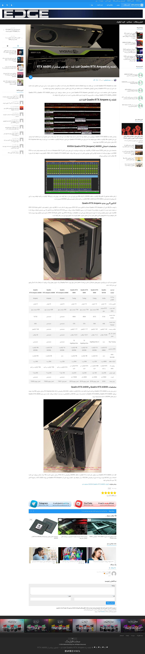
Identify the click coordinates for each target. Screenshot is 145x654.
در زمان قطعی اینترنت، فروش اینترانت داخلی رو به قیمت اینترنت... (11, 97)
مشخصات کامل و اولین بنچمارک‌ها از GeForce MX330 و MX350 (45, 537)
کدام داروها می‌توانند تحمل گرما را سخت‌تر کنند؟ (103, 562)
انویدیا (109, 488)
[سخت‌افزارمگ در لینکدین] (66, 651)
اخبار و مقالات (127, 5)
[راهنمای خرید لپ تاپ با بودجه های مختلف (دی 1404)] (36, 626)
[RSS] (79, 651)
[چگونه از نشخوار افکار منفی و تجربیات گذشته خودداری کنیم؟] (43, 555)
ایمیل (69, 596)
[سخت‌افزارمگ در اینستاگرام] (72, 651)
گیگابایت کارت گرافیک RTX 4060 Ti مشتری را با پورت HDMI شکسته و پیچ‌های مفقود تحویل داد (129, 36)
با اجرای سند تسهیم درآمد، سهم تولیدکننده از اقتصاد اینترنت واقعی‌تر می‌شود (9, 82)
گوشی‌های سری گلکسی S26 (119, 1)
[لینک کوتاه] (94, 80)
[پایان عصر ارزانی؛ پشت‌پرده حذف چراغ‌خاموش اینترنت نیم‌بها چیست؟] (20, 60)
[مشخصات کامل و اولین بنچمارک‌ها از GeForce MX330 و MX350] (43, 526)
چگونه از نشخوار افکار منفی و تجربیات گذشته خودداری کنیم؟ (43, 562)
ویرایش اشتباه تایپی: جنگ (13, 153)
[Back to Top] (72, 639)
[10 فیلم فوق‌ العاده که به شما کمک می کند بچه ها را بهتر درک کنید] (72, 555)
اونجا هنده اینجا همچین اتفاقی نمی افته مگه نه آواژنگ (11, 109)
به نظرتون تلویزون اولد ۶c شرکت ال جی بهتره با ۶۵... (11, 134)
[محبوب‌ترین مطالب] (7, 46)
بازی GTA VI (139, 1)
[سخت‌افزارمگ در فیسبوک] (70, 651)
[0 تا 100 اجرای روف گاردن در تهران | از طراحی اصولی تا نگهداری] (139, 153)
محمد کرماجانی (107, 80)
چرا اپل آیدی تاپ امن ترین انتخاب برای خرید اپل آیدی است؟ (9, 67)
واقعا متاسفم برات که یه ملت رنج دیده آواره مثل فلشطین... (11, 147)
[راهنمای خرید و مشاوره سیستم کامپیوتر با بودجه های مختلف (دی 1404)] (109, 626)
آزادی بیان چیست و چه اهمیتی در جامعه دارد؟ (129, 164)
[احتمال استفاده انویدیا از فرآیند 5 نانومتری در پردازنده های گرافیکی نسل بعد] (72, 526)
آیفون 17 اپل (108, 1)
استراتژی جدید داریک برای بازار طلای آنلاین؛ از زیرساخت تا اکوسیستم (92, 511)
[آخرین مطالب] (18, 46)
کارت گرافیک (121, 22)
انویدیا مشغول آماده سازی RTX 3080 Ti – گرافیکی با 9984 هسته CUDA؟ (102, 537)
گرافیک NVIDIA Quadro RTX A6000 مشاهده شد (95, 484)
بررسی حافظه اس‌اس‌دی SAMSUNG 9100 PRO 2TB (129, 82)
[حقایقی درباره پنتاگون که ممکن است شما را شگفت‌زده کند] (139, 147)
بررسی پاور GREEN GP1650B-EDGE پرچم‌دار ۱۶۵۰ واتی (129, 43)
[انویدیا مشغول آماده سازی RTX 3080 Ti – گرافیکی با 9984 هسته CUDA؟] (101, 526)
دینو (96, 1)
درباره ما (133, 636)
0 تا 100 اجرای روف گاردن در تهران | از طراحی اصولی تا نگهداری (128, 153)
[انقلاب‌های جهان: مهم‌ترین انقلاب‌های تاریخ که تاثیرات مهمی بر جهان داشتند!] (132, 129)
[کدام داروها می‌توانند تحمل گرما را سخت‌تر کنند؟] (101, 555)
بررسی (118, 5)
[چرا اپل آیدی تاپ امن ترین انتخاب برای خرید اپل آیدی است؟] (20, 67)
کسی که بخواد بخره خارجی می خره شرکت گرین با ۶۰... (11, 141)
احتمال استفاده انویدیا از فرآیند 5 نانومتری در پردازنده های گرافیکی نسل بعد (74, 537)
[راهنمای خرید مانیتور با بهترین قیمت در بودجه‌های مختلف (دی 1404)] (60, 626)
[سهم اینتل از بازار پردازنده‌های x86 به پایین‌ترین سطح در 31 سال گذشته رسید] (20, 52)
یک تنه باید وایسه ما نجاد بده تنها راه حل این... (11, 115)
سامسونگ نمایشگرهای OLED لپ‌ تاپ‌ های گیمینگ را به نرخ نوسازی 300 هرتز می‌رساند (129, 51)
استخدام (122, 636)
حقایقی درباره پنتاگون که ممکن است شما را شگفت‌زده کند (128, 146)
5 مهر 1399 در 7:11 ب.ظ (102, 572)
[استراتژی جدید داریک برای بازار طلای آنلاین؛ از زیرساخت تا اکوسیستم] (20, 75)
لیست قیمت (100, 5)
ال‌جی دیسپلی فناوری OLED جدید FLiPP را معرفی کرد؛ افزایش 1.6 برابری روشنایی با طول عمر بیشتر (130, 58)
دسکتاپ (129, 22)
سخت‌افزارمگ (140, 636)
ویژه (92, 5)
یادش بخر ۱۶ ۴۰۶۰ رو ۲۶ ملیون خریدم (11, 103)
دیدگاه (111, 568)
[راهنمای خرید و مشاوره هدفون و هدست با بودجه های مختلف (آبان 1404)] (133, 626)
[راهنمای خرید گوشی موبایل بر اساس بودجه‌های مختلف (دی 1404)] (85, 626)
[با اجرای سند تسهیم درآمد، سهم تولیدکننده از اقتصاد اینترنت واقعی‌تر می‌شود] (20, 83)
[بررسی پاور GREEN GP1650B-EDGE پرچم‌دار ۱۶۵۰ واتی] (140, 43)
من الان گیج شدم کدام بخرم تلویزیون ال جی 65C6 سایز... (11, 122)
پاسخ (110, 575)
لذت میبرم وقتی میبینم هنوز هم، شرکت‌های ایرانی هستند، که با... (12, 128)
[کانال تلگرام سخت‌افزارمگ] (75, 651)
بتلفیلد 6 (101, 1)
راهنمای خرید (110, 5)
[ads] (72, 14)
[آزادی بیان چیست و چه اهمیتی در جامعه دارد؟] (139, 165)
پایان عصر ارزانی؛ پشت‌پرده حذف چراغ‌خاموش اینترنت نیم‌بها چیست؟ (9, 59)
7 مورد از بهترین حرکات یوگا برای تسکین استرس (128, 159)
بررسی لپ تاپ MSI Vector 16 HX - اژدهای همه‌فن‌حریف (129, 105)
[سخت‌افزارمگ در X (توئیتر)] (68, 651)
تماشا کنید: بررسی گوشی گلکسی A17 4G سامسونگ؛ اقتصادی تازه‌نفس (129, 98)
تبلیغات (127, 636)
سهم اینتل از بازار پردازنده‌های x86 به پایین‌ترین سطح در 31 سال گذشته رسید (10, 52)
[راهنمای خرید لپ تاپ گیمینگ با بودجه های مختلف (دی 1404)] (12, 626)
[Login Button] (2, 5)
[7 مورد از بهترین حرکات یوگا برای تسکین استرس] (139, 159)
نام (114, 596)
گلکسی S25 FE (130, 1)
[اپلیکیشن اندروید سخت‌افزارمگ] (77, 651)
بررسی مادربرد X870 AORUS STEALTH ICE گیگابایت (131, 90)
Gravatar (102, 612)
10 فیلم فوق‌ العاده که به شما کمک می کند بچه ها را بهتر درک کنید (73, 562)
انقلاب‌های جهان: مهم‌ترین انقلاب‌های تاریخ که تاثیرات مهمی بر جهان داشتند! (133, 137)
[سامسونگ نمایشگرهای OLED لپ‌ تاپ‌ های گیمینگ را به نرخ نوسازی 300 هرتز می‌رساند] (140, 51)
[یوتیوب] (95, 504)
